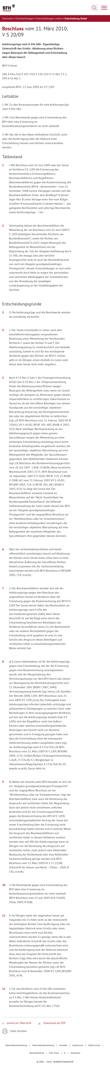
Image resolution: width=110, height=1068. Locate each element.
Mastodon (75, 1052)
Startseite (8, 18)
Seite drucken (18, 1031)
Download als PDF (54, 1023)
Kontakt (63, 1045)
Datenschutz (94, 1045)
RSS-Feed (54, 1052)
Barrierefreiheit (37, 1052)
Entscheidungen (25, 18)
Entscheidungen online (49, 18)
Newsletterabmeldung (43, 1045)
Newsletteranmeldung (16, 1045)
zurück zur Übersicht (19, 1023)
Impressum (78, 1045)
